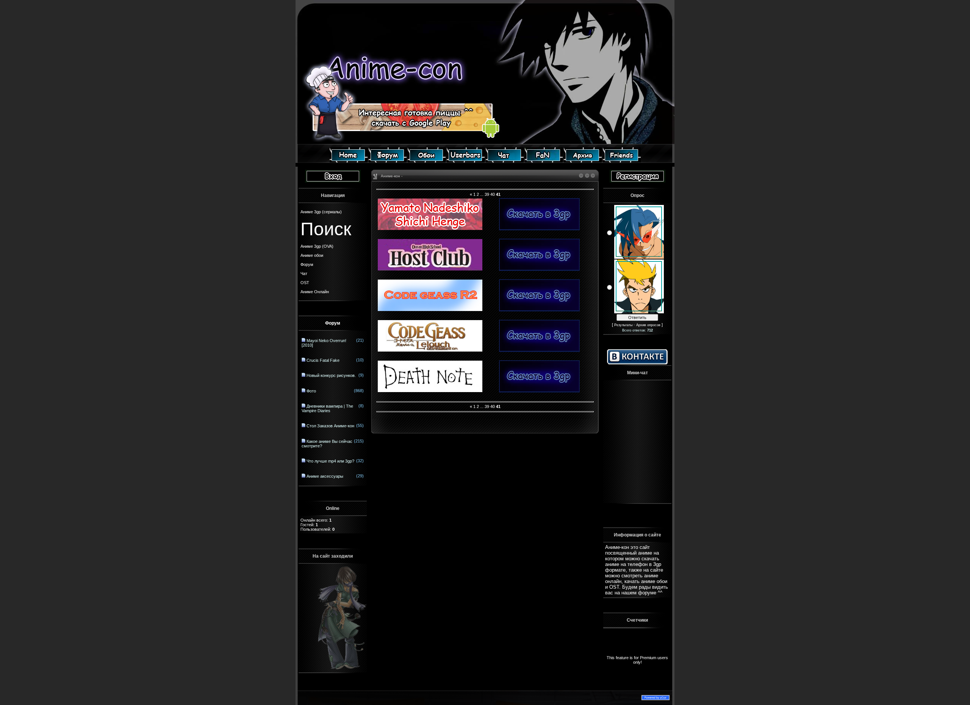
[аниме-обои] (427, 161)
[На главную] (349, 161)
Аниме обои (311, 255)
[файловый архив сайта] (583, 161)
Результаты (623, 325)
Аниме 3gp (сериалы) (321, 211)
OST (304, 282)
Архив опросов (648, 325)
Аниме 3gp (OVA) (316, 246)
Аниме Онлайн (314, 291)
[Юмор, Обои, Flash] (544, 161)
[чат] (505, 161)
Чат (303, 273)
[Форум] (388, 161)
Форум (306, 264)
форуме (647, 593)
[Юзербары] (466, 161)
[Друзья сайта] (622, 161)
